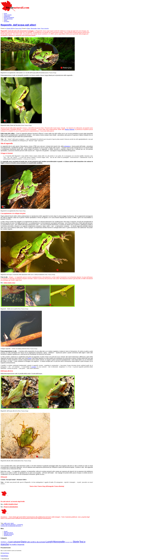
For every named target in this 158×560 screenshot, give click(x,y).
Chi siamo (6, 21)
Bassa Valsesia (69, 129)
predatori (33, 367)
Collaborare (7, 16)
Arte (7, 542)
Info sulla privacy (8, 18)
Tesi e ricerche (8, 14)
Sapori (71, 542)
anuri (8, 523)
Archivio (3, 542)
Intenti (5, 20)
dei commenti (9, 534)
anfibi (5, 523)
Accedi (5, 531)
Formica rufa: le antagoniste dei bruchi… (11, 525)
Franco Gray (18, 28)
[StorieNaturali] (15, 11)
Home (5, 13)
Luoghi (49, 541)
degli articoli (8, 532)
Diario (28, 28)
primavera (67, 146)
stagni (12, 523)
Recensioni (67, 542)
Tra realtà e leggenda (16, 544)
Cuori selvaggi (14, 542)
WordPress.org (8, 535)
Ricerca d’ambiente (9, 17)
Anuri (29, 358)
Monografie (34, 28)
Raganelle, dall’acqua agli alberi (18, 25)
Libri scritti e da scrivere (36, 542)
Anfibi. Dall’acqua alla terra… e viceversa (12, 524)
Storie (38, 28)
